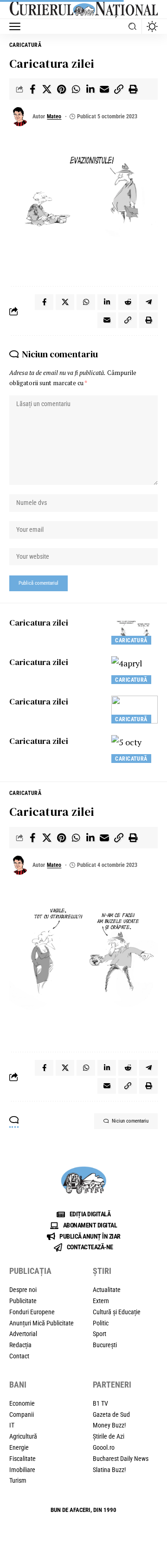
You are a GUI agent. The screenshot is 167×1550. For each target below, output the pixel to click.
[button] (17, 26)
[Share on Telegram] (148, 302)
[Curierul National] (83, 9)
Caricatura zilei (38, 622)
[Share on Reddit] (127, 302)
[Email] (104, 89)
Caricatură (25, 45)
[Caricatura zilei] (134, 631)
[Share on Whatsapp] (75, 89)
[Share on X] (46, 89)
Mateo (54, 116)
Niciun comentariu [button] (130, 1121)
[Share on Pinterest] (61, 89)
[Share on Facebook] (32, 89)
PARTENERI (112, 1384)
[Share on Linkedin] (90, 89)
